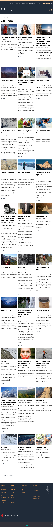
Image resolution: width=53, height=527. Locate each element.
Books (12, 497)
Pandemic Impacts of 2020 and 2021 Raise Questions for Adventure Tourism (8, 402)
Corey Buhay (38, 367)
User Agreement (4, 502)
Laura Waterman (39, 82)
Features (22, 9)
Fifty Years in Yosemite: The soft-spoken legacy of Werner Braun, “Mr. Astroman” (26, 313)
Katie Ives (37, 271)
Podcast (41, 9)
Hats (12, 494)
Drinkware (13, 495)
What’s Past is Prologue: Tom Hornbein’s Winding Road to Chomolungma (8, 218)
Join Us (13, 9)
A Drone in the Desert (7, 80)
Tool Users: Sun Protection (43, 310)
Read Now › (3, 54)
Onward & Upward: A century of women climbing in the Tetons (26, 82)
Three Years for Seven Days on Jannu (9, 38)
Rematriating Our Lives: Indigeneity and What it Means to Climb (25, 363)
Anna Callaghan (4, 312)
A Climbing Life (5, 267)
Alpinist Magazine (21, 269)
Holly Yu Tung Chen (4, 406)
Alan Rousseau (3, 41)
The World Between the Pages (42, 268)
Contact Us (3, 498)
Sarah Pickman (38, 312)
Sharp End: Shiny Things (25, 131)
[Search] (51, 3)
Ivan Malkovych (21, 402)
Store (13, 10)
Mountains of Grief (6, 310)
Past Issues (23, 3)
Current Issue (18, 3)
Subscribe (46, 3)
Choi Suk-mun (38, 402)
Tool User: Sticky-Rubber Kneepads (43, 132)
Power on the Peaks (24, 172)
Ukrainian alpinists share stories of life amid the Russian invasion (43, 363)
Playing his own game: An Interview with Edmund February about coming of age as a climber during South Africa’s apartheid (43, 41)
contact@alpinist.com (37, 498)
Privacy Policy (3, 500)
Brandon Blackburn (39, 47)
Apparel (12, 492)
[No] (51, 524)
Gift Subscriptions (14, 490)
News (28, 9)
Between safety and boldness (24, 217)
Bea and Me (21, 267)
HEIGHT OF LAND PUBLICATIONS (11, 515)
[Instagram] (51, 9)
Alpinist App (12, 3)
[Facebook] (49, 9)
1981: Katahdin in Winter (43, 80)
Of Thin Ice (4, 447)
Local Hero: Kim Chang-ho (43, 447)
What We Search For (41, 216)
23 (5, 475)
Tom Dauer (20, 39)
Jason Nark (38, 218)
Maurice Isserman (4, 222)
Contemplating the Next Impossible (43, 174)
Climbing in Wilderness (7, 172)
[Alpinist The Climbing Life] (4, 9)
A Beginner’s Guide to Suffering (24, 448)
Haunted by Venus (41, 400)
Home (2, 17)
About (2, 495)
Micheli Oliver (21, 367)
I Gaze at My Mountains (25, 400)
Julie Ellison (20, 86)
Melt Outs (3, 361)
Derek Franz (3, 82)
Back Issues (13, 489)
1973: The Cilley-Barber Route (8, 132)
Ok (26, 525)
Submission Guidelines (5, 497)
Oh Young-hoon (38, 449)
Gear (34, 9)
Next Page (11, 475)
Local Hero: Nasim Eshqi (25, 37)
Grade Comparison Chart (30, 3)
